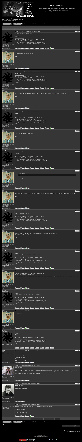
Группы (60, 10)
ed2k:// (16, 93)
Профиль (47, 11)
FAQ (47, 10)
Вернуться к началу (6, 48)
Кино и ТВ (43, 23)
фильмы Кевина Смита (12, 19)
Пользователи (55, 10)
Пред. (9, 20)
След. (15, 20)
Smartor (44, 435)
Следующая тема (75, 26)
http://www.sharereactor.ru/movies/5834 (23, 33)
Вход (68, 11)
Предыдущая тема (67, 26)
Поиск (50, 10)
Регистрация (65, 10)
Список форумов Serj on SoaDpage (32, 23)
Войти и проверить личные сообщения (58, 11)
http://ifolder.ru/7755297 (20, 353)
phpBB (38, 436)
